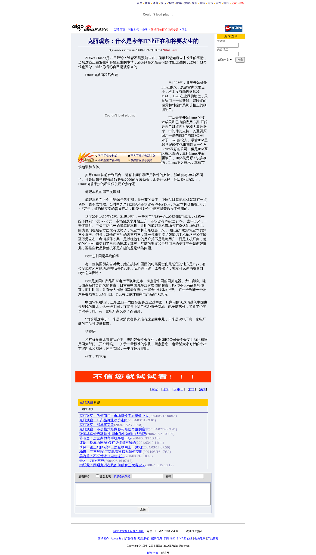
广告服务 (130, 538)
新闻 (147, 3)
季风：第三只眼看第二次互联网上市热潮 (110, 447)
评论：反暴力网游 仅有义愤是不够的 (107, 443)
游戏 (171, 3)
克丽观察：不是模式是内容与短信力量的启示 (114, 429)
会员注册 (199, 538)
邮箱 (179, 3)
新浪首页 (119, 29)
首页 (140, 3)
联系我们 (143, 538)
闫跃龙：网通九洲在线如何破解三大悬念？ (112, 465)
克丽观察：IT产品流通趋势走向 (103, 420)
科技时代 (133, 29)
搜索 (187, 3)
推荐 (165, 389)
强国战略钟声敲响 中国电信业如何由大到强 (112, 434)
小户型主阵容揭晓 (109, 160)
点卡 (210, 3)
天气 (218, 3)
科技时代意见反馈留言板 (128, 531)
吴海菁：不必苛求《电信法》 (101, 456)
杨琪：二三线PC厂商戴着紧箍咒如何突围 (111, 452)
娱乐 (163, 3)
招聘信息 (156, 538)
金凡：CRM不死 (91, 461)
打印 (192, 389)
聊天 (202, 3)
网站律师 (169, 538)
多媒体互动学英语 (141, 160)
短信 (195, 3)
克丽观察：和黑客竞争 (96, 425)
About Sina (117, 538)
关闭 (203, 389)
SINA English (184, 538)
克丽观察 (86, 402)
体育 (155, 3)
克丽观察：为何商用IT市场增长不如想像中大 (114, 416)
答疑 (226, 3)
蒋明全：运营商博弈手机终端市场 (105, 438)
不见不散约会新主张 (142, 155)
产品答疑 (212, 538)
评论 (154, 389)
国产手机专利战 (107, 155)
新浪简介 (103, 538)
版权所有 (152, 553)
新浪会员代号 (122, 476)
